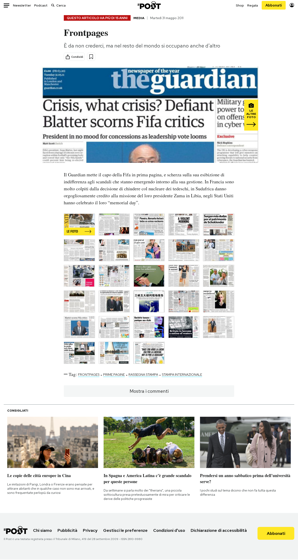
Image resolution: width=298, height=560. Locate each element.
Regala (252, 5)
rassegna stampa (143, 374)
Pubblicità (67, 530)
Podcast (40, 5)
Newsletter (22, 5)
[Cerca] (52, 5)
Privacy (90, 530)
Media (138, 18)
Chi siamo (42, 530)
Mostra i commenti (149, 391)
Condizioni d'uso (169, 530)
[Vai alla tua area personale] (291, 5)
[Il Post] (149, 5)
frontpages (88, 374)
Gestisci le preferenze (125, 530)
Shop (240, 5)
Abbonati (273, 5)
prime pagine (114, 374)
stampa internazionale (182, 374)
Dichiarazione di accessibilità (219, 530)
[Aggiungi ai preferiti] (91, 57)
